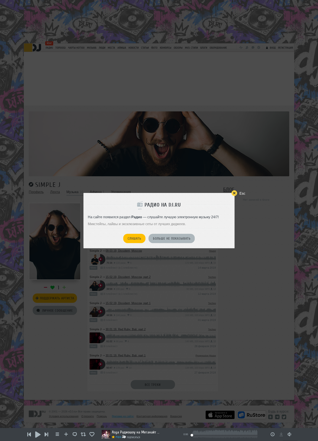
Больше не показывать (172, 239)
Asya (118, 436)
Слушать (134, 239)
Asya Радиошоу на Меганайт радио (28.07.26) (135, 432)
